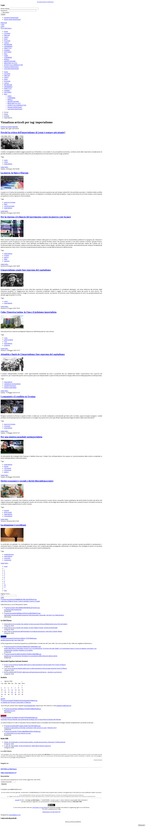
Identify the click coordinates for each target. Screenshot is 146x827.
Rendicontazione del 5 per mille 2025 (12, 640)
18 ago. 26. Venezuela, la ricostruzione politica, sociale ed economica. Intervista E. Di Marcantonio (34, 742)
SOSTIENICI (7, 92)
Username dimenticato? (14, 109)
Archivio (6, 116)
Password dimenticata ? (14, 107)
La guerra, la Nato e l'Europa (14, 173)
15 (19, 690)
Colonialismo (8, 516)
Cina (5, 342)
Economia (7, 81)
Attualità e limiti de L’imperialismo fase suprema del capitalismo (33, 354)
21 (15, 692)
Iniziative (7, 90)
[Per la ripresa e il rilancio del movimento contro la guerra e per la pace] (12, 236)
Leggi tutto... (5, 167)
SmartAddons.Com (15, 815)
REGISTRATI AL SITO (14, 103)
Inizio (6, 566)
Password (4, 10)
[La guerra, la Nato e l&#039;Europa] (12, 189)
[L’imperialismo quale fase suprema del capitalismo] (12, 286)
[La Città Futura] (6, 28)
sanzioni (6, 261)
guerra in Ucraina (9, 202)
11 (5, 587)
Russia (6, 466)
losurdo (6, 510)
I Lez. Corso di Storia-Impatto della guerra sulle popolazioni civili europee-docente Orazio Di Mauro (35, 668)
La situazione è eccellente (13, 525)
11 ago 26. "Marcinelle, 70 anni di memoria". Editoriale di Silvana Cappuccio (27, 746)
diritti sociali (8, 512)
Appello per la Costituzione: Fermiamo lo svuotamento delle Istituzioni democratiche (30, 656)
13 (12, 690)
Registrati (4, 23)
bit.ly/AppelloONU (29, 706)
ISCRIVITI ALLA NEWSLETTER (16, 105)
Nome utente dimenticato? (12, 19)
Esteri (6, 79)
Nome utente (5, 9)
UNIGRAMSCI (8, 87)
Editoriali (7, 75)
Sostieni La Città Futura (48, 2)
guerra (6, 257)
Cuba (5, 338)
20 (12, 692)
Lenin (6, 160)
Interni (6, 77)
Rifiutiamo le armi (9, 711)
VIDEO (9, 96)
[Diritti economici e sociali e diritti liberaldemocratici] (12, 497)
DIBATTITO (7, 88)
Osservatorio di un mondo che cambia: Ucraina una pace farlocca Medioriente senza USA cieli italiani (35, 624)
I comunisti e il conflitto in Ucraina (18, 396)
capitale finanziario (10, 386)
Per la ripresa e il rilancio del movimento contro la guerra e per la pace (36, 217)
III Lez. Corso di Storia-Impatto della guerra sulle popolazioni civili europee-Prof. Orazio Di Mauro (35, 665)
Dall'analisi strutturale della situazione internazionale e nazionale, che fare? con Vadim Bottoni (34, 615)
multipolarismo (9, 554)
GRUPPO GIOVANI (13, 101)
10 (5, 585)
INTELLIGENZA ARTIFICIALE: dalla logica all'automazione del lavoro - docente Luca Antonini (33, 672)
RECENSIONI (8, 85)
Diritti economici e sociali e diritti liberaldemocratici (27, 481)
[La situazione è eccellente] (12, 541)
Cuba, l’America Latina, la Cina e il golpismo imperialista (28, 312)
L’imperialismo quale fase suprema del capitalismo (26, 270)
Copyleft (17, 800)
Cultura (6, 83)
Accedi (3, 14)
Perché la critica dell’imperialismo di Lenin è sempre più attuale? (33, 132)
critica (6, 162)
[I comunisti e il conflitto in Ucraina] (12, 413)
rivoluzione (7, 470)
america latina (8, 340)
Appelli (3, 699)
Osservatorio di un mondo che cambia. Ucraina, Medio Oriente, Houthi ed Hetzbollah (30, 628)
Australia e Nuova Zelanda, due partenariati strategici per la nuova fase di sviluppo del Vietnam (31, 719)
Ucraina (6, 255)
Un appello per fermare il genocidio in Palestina (16, 702)
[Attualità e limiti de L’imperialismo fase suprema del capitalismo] (12, 370)
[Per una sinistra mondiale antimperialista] (12, 453)
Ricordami (6, 12)
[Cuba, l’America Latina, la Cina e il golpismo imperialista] (12, 328)
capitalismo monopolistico (12, 384)
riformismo (7, 468)
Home (6, 72)
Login (2, 24)
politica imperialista (10, 387)
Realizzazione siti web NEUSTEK (51, 812)
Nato (5, 204)
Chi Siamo (7, 74)
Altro (5, 94)
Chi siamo (39, 2)
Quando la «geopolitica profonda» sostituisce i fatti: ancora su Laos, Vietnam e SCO (30, 728)
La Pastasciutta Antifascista (12, 609)
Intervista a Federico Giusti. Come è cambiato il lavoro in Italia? (20, 601)
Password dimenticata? (11, 18)
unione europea (9, 206)
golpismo (7, 345)
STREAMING (11, 98)
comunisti (7, 426)
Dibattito (3, 716)
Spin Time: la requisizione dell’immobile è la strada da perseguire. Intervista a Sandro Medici (33, 631)
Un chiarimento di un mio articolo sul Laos (17, 733)
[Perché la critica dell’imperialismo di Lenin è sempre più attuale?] (12, 149)
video (2, 597)
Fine (5, 590)
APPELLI (10, 100)
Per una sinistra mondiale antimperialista (21, 437)
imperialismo (8, 164)
